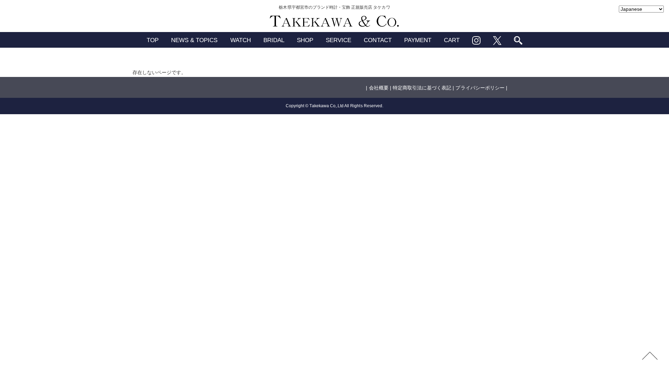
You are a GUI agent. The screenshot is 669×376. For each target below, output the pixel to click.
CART (452, 40)
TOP (153, 40)
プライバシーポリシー (479, 88)
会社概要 (379, 88)
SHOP (305, 40)
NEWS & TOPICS (194, 40)
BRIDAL (273, 40)
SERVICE (338, 40)
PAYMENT (417, 40)
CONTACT (377, 40)
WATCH (240, 40)
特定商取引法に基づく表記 (422, 88)
